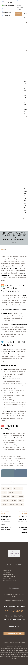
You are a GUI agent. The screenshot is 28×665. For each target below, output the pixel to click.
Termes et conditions (8, 574)
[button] (15, 14)
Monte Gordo (6, 496)
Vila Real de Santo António (16, 504)
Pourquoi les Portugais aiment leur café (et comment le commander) (7, 522)
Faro (21, 488)
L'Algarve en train (7, 488)
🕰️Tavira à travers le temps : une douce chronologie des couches (20, 522)
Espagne (14, 500)
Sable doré (11, 492)
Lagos (19, 492)
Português (10, 16)
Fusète (4, 492)
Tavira (20, 500)
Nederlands (10, 9)
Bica (15, 488)
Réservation (25, 191)
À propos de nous (7, 570)
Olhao (13, 496)
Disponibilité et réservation (9, 576)
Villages (3, 249)
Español (9, 12)
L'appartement (6, 572)
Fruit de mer (5, 500)
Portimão (21, 496)
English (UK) (10, 5)
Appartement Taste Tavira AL (25, 104)
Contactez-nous (7, 578)
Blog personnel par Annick (9, 580)
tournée (5, 504)
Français (9, 2)
